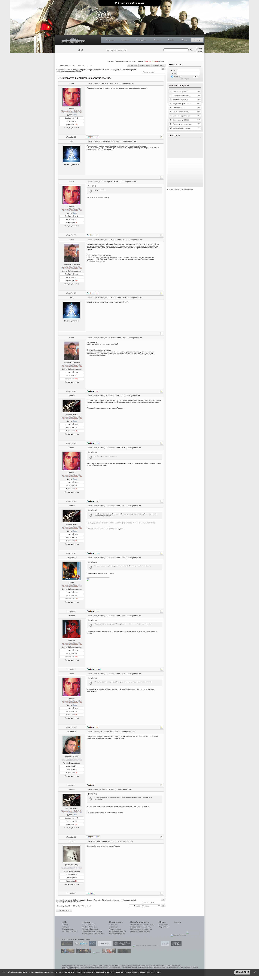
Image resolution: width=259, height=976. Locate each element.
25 (75, 443)
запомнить (178, 76)
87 (140, 674)
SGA (88, 924)
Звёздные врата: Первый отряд (142, 924)
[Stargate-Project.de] (164, 945)
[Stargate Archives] (104, 945)
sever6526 (71, 732)
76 (133, 83)
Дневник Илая (99, 933)
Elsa (71, 141)
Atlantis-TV (85, 927)
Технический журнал (117, 933)
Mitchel (71, 616)
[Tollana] (95, 953)
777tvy (71, 841)
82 (139, 396)
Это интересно (87, 933)
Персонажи (113, 927)
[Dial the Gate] (91, 945)
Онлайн (171, 40)
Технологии (113, 931)
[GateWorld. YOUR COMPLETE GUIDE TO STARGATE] (80, 945)
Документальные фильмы (140, 931)
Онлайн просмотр (139, 922)
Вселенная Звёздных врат (74, 70)
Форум (197, 40)
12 (90, 65)
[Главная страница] (73, 40)
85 (140, 558)
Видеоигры (94, 929)
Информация (116, 922)
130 (76, 427)
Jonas (71, 83)
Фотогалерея (163, 924)
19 (75, 293)
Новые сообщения (114, 61)
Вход (80, 50)
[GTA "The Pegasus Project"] (123, 953)
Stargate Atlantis (93, 70)
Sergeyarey (72, 558)
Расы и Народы (115, 929)
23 (76, 653)
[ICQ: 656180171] (97, 136)
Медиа (184, 40)
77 (135, 141)
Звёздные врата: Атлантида (140, 927)
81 (141, 338)
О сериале (110, 40)
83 (140, 448)
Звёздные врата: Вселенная (141, 929)
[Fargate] (108, 953)
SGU (93, 924)
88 (134, 732)
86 (140, 616)
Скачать (156, 40)
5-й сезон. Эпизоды (110, 70)
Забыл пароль (185, 79)
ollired (71, 240)
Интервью (85, 929)
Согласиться (242, 972)
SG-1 (84, 924)
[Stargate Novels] (121, 945)
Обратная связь (68, 929)
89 (130, 789)
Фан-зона (93, 927)
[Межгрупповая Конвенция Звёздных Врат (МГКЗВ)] (67, 953)
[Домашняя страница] (97, 443)
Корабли (122, 931)
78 (135, 182)
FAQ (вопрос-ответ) (69, 931)
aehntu (71, 396)
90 (132, 841)
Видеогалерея (164, 927)
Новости (125, 40)
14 (76, 878)
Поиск (161, 61)
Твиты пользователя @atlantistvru (180, 189)
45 (76, 121)
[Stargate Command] (66, 945)
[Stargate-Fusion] (176, 945)
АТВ (64, 922)
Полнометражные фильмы (92, 931)
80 (141, 298)
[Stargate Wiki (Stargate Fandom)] (145, 945)
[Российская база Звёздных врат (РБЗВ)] (83, 953)
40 (76, 277)
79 (141, 240)
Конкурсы (65, 927)
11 (87, 65)
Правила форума (151, 61)
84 (140, 506)
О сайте (65, 924)
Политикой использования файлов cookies (142, 972)
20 (75, 137)
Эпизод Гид (141, 40)
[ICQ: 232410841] (97, 293)
